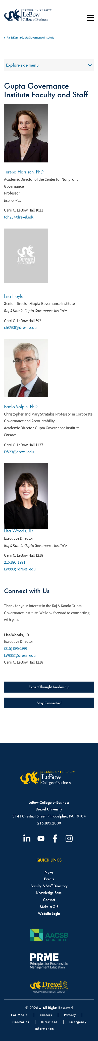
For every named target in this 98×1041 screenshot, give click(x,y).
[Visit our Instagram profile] (70, 839)
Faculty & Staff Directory (49, 886)
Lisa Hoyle (13, 296)
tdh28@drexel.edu (19, 217)
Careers (46, 1015)
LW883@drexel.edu (20, 569)
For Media (19, 1015)
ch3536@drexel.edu (20, 327)
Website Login (49, 913)
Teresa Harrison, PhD (24, 172)
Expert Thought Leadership (49, 687)
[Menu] (90, 19)
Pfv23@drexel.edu (19, 452)
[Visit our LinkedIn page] (28, 839)
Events (49, 879)
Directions (49, 1022)
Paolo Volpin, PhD (20, 406)
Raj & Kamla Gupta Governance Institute (30, 38)
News (49, 872)
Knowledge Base (49, 892)
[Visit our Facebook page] (56, 839)
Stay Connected (49, 703)
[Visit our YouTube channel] (42, 839)
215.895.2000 (49, 823)
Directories (20, 1022)
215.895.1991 (14, 562)
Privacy (70, 1015)
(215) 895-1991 (16, 648)
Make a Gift (49, 906)
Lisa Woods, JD (18, 531)
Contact (49, 899)
